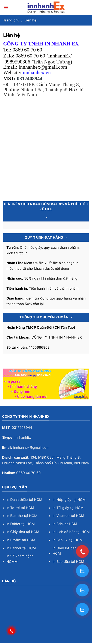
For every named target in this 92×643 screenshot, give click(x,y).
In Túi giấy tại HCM (68, 508)
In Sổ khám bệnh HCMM (19, 559)
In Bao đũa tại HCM (68, 561)
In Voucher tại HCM (68, 515)
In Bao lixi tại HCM (68, 540)
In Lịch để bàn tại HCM (71, 532)
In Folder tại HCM (20, 524)
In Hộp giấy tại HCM (69, 499)
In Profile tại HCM (20, 540)
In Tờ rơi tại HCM (20, 508)
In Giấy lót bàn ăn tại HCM (69, 551)
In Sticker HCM (65, 524)
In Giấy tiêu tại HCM (22, 532)
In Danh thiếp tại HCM (24, 499)
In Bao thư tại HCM (21, 515)
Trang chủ (11, 20)
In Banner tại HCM (21, 548)
